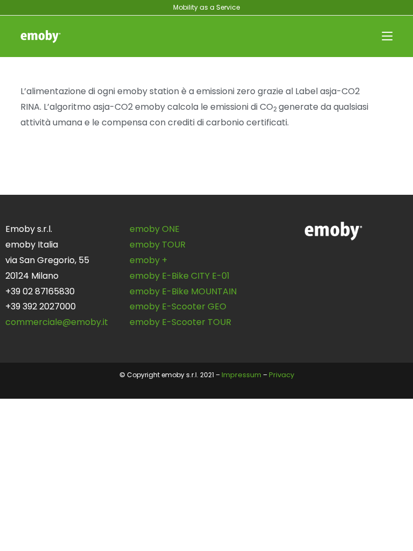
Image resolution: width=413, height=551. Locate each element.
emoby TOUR (158, 244)
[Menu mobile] (387, 36)
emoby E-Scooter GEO (178, 306)
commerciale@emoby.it (56, 322)
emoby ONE (155, 229)
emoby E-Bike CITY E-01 (180, 276)
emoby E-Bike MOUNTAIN (183, 291)
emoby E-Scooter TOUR (180, 322)
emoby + (148, 260)
